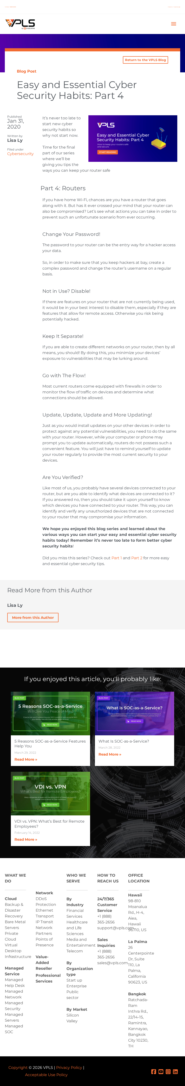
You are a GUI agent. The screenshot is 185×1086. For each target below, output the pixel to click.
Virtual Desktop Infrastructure (18, 951)
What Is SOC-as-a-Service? (124, 741)
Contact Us (170, 6)
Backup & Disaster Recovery (14, 910)
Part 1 (116, 558)
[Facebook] (155, 1071)
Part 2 (136, 558)
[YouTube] (162, 1071)
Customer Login (177, 6)
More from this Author (33, 617)
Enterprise (76, 986)
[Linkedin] (176, 1071)
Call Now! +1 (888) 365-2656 (10, 6)
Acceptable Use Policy (46, 1074)
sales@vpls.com (112, 963)
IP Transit (44, 922)
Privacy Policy (69, 1067)
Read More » (25, 759)
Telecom (74, 951)
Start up (74, 980)
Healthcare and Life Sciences (77, 928)
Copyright (18, 1067)
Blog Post (26, 71)
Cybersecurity (20, 153)
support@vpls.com (115, 928)
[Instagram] (169, 1071)
